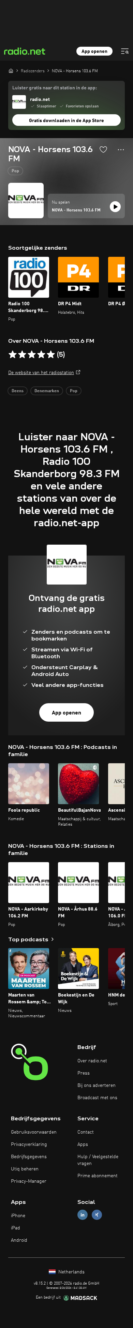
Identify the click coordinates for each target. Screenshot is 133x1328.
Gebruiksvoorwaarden (34, 1132)
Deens (18, 391)
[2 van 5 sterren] (22, 354)
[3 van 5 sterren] (31, 354)
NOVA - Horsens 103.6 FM (76, 210)
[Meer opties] (121, 150)
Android (19, 1240)
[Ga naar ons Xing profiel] (97, 1214)
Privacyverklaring (29, 1144)
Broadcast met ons (97, 1097)
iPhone (18, 1215)
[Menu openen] (125, 51)
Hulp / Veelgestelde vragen (97, 1160)
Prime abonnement (97, 1176)
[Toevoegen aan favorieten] (103, 149)
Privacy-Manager (28, 1181)
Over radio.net (92, 1061)
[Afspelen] (115, 206)
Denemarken (46, 391)
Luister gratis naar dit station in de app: (54, 88)
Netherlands (71, 1272)
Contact (85, 1132)
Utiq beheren (25, 1169)
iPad (15, 1228)
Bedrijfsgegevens (29, 1156)
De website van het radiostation (41, 372)
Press (83, 1073)
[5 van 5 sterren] (51, 354)
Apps (82, 1144)
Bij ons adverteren (96, 1085)
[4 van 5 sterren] (41, 354)
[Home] (11, 70)
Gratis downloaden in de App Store (66, 120)
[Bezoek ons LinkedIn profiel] (82, 1214)
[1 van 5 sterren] (12, 354)
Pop (15, 171)
